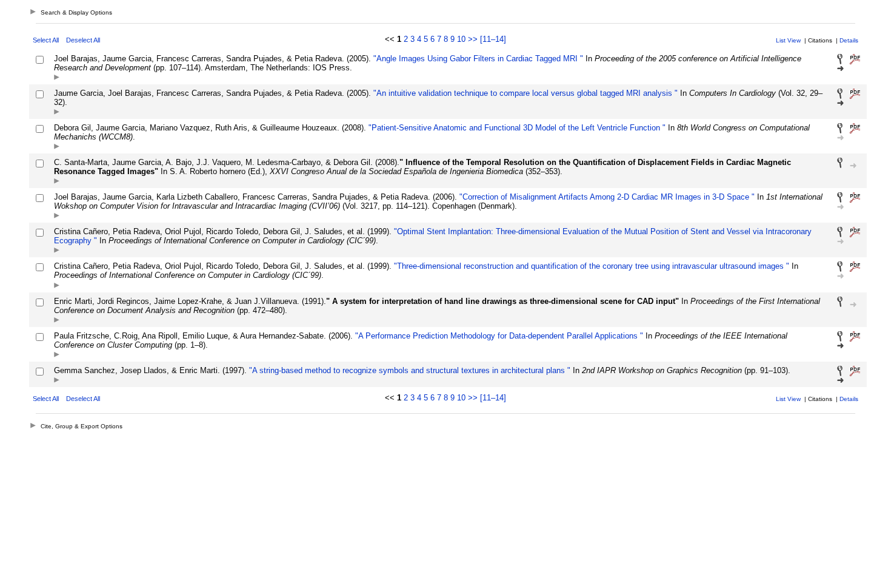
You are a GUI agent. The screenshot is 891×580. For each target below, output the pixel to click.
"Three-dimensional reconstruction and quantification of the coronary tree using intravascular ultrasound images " (590, 266)
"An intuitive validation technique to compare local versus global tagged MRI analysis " (524, 93)
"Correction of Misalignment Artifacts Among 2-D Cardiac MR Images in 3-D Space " (606, 196)
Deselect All (83, 40)
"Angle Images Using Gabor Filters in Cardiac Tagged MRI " (477, 58)
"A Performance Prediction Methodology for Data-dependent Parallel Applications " (498, 335)
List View (788, 40)
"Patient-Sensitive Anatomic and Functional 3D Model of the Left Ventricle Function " (516, 127)
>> (473, 39)
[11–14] (493, 39)
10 (461, 39)
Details (848, 40)
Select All (46, 40)
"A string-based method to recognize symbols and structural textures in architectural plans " (408, 370)
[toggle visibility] (56, 78)
